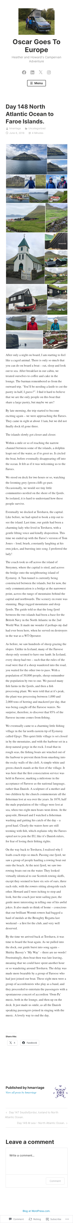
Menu (38, 83)
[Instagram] (49, 71)
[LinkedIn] (32, 71)
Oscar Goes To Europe (36, 46)
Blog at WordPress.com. (36, 1210)
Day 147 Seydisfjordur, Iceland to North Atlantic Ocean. (31, 1115)
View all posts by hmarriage (21, 1092)
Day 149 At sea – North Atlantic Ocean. (41, 1123)
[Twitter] (41, 71)
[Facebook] (24, 71)
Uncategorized (37, 128)
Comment (55, 1180)
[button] (26, 159)
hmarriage (15, 128)
